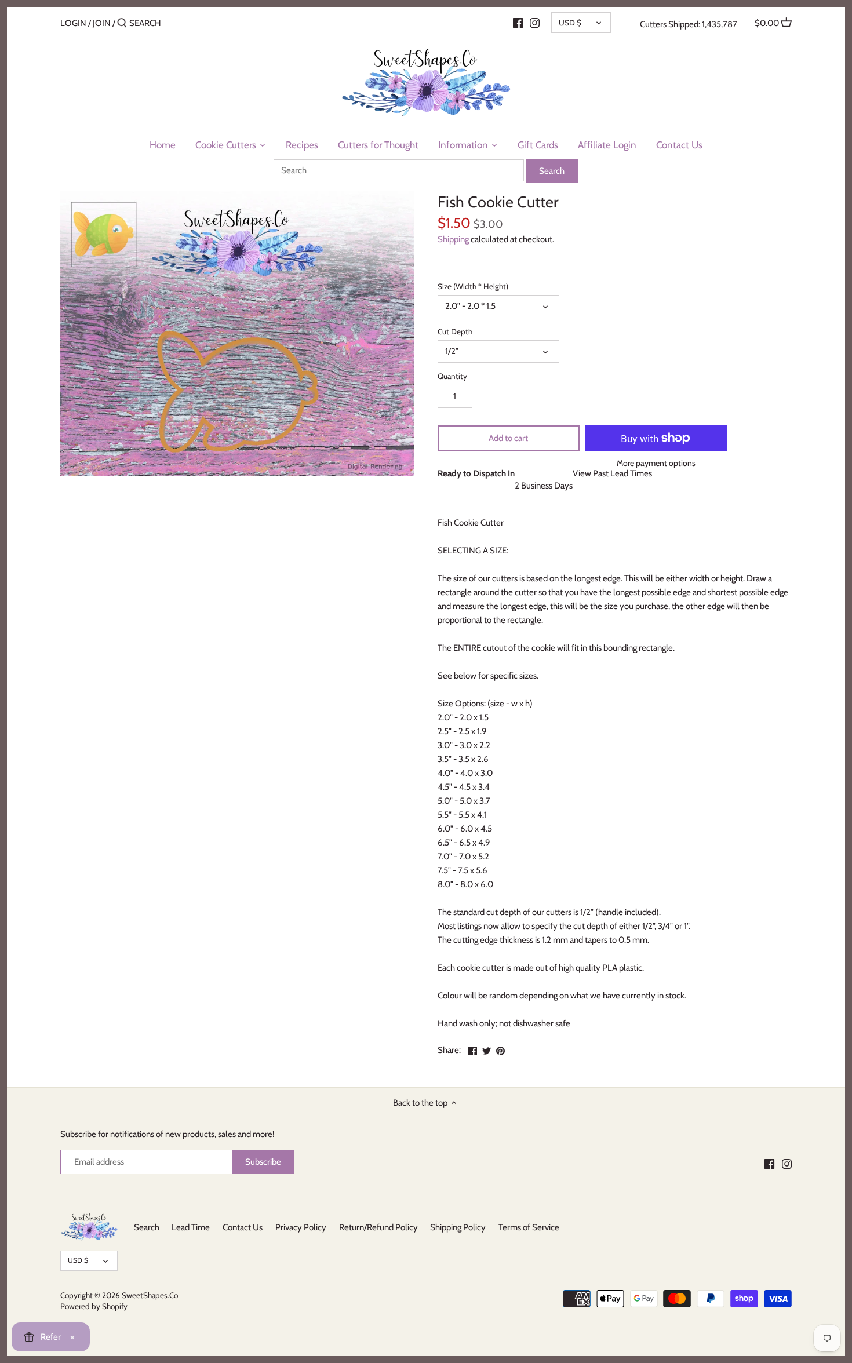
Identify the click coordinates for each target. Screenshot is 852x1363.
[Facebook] (518, 23)
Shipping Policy (458, 1227)
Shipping (453, 239)
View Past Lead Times (612, 473)
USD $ (570, 22)
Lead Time (191, 1227)
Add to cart (508, 438)
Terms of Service (528, 1227)
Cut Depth (455, 331)
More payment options (656, 463)
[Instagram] (535, 23)
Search (146, 1227)
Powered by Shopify (94, 1306)
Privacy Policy (300, 1227)
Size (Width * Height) (473, 286)
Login (73, 23)
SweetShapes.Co (150, 1295)
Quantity (452, 376)
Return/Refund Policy (378, 1227)
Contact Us (243, 1227)
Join (102, 23)
